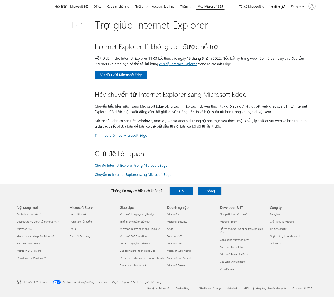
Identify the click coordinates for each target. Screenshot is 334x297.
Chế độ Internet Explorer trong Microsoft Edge (131, 165)
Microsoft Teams (176, 265)
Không (210, 190)
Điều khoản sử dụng (209, 288)
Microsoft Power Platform (234, 254)
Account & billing (163, 6)
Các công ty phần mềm (232, 261)
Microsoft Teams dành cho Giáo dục (140, 228)
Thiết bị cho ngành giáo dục (135, 221)
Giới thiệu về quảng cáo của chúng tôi (265, 288)
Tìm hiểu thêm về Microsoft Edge (121, 135)
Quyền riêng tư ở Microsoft (285, 236)
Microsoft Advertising (179, 250)
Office (97, 6)
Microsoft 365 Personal (29, 250)
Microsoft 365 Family (28, 243)
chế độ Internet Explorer (178, 63)
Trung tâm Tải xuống (81, 221)
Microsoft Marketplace (232, 247)
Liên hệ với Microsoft (157, 288)
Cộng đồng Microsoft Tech (234, 239)
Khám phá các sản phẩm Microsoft (36, 236)
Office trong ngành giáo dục (135, 243)
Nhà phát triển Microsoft (233, 214)
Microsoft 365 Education (133, 236)
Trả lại (73, 228)
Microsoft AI (173, 214)
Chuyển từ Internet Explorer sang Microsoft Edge (133, 174)
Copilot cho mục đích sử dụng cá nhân (38, 221)
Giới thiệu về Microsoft (282, 221)
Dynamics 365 (174, 236)
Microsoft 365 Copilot (179, 258)
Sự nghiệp (275, 214)
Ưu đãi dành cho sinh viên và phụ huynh (142, 258)
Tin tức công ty (278, 228)
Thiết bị (139, 6)
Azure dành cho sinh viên (133, 265)
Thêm (184, 6)
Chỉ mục (82, 25)
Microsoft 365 (79, 6)
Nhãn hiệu (232, 288)
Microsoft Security (177, 221)
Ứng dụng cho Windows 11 (32, 258)
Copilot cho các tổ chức (30, 214)
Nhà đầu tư (276, 243)
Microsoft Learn (228, 221)
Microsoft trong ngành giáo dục (137, 214)
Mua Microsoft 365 (210, 6)
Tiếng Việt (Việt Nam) (35, 282)
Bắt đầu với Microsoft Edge (121, 74)
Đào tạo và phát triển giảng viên (137, 250)
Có (181, 190)
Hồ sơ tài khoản (78, 214)
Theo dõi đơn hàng (80, 236)
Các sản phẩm (116, 6)
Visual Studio (227, 269)
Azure (170, 228)
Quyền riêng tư (184, 288)
